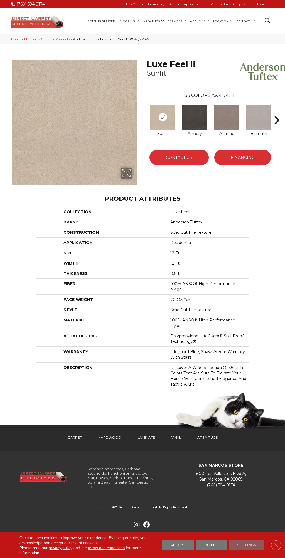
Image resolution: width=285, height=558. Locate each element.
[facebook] (146, 524)
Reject (211, 545)
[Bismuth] (259, 117)
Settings (246, 545)
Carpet (46, 39)
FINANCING (243, 157)
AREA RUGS (207, 437)
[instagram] (137, 524)
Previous (144, 112)
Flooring (31, 39)
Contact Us (179, 157)
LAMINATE (146, 437)
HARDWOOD (109, 437)
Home (16, 39)
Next (276, 112)
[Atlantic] (227, 117)
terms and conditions (106, 548)
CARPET (75, 437)
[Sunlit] (163, 117)
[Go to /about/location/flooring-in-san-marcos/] (221, 477)
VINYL (176, 437)
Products (62, 39)
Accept (177, 545)
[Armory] (195, 117)
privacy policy (60, 548)
